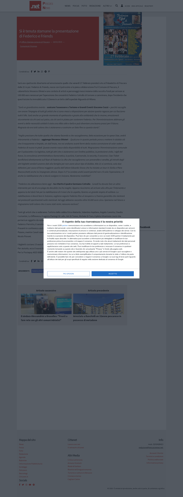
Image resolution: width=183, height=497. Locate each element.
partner (65, 225)
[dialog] (91, 248)
